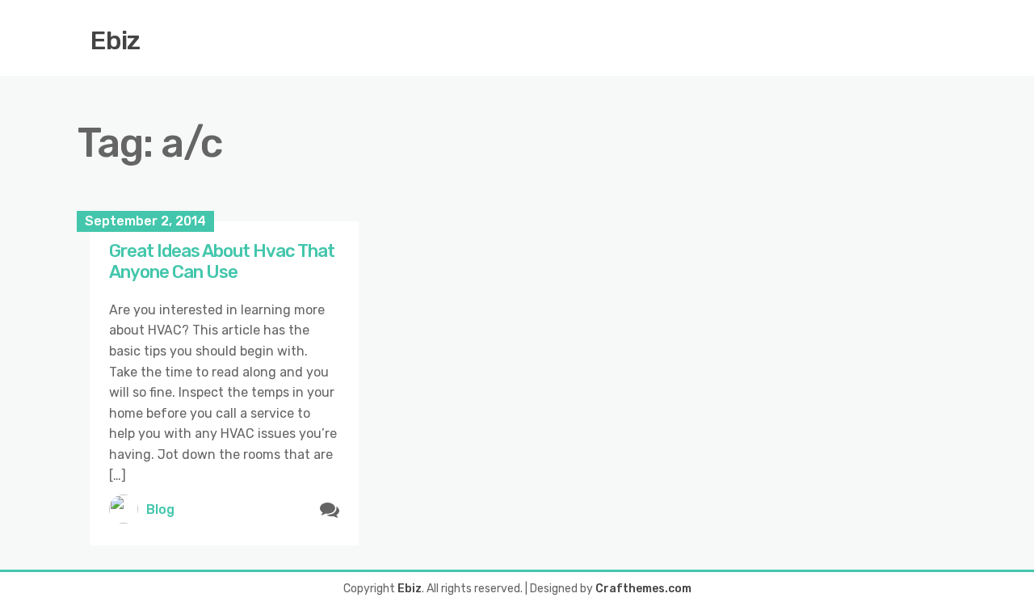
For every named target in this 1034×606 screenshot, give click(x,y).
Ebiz (115, 40)
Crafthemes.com (643, 588)
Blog (160, 509)
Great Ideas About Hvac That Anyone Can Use (221, 261)
